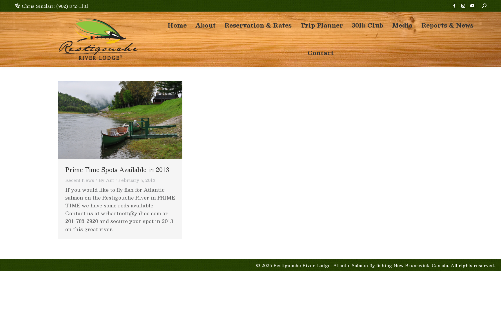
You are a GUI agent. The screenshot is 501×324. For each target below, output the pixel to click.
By (106, 180)
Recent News (79, 180)
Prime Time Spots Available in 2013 (117, 170)
